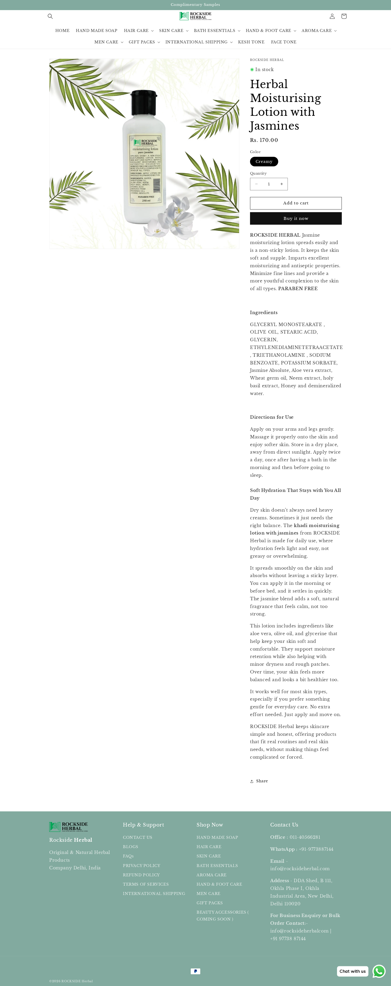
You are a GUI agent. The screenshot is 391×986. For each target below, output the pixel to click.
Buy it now (296, 218)
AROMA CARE (212, 875)
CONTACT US (137, 837)
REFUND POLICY (141, 875)
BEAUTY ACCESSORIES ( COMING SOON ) (223, 916)
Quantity (258, 173)
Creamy (264, 161)
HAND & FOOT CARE (219, 884)
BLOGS (130, 846)
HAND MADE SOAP (217, 837)
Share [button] (262, 781)
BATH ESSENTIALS (217, 865)
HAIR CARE (209, 846)
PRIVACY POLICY (141, 865)
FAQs (128, 856)
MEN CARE (209, 893)
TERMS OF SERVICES (146, 884)
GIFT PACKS (210, 903)
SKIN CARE (209, 856)
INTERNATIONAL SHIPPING (154, 893)
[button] (50, 16)
